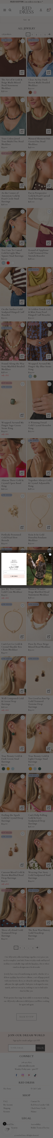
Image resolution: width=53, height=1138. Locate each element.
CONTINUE (14, 576)
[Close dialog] (50, 554)
